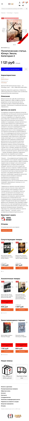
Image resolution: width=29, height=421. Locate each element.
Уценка (16, 13)
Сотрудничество (6, 397)
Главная (3, 13)
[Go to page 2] (2, 271)
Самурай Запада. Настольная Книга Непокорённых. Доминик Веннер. (21, 296)
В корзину (7, 268)
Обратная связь (5, 391)
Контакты (4, 395)
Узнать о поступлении (11, 69)
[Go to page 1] (1, 271)
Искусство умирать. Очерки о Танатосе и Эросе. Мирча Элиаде (22, 257)
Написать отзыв (6, 230)
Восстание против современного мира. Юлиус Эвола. (7, 257)
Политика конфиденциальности (10, 399)
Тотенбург (10, 13)
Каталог (3, 393)
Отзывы (3, 406)
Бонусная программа (7, 403)
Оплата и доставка (6, 386)
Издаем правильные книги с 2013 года (10, 408)
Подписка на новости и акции (10, 401)
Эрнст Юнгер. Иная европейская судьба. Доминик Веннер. (7, 296)
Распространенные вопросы (9, 389)
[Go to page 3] (3, 271)
